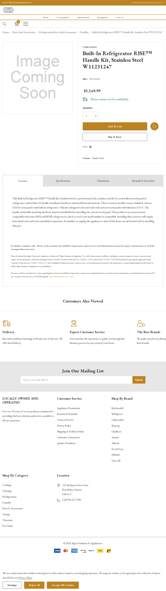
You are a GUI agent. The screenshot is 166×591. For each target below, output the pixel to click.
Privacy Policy (64, 425)
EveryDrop (117, 449)
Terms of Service (65, 420)
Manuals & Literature (143, 180)
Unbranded (117, 420)
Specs (63, 180)
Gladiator (116, 431)
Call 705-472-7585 (71, 499)
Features (22, 181)
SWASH (116, 455)
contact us (105, 99)
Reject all (34, 585)
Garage (6, 514)
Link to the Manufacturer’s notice (61, 276)
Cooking (6, 485)
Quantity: (88, 107)
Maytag (116, 425)
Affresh (115, 443)
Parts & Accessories (12, 508)
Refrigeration (9, 496)
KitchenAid (117, 408)
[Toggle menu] (25, 23)
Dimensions (103, 180)
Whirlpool (117, 414)
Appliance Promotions (68, 408)
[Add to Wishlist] (154, 126)
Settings (12, 585)
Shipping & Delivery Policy (70, 431)
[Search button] (4, 24)
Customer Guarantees (68, 437)
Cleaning (7, 491)
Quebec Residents (66, 443)
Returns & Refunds (67, 414)
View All (116, 460)
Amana (115, 437)
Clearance (7, 520)
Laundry (6, 502)
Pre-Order (7, 526)
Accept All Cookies (63, 585)
